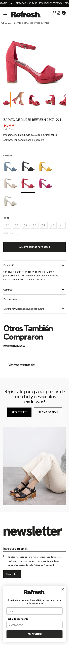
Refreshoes (6, 23)
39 (45, 226)
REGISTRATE (19, 412)
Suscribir (12, 574)
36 (17, 226)
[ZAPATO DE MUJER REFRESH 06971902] (46, 167)
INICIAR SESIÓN (48, 412)
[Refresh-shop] (26, 14)
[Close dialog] (62, 589)
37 (26, 226)
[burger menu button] (5, 13)
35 (8, 226)
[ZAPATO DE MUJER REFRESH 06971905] (46, 184)
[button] (64, 13)
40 (54, 226)
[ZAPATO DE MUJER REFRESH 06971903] (10, 184)
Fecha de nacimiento (17, 618)
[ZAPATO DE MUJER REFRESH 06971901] (10, 167)
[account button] (59, 13)
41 (63, 226)
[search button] (54, 13)
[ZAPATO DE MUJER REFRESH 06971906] (10, 201)
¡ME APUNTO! (34, 634)
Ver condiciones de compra (28, 140)
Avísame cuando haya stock (34, 247)
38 (36, 226)
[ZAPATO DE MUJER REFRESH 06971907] (28, 167)
